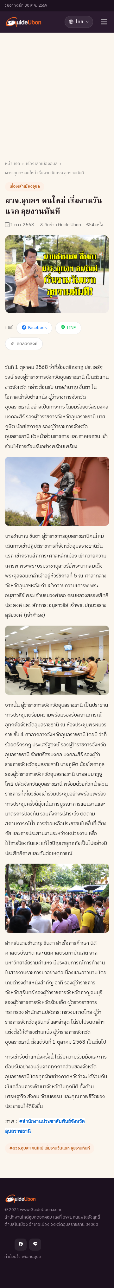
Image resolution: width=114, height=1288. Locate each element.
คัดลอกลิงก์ (27, 343)
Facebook (37, 327)
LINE (71, 327)
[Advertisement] (57, 93)
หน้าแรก (12, 164)
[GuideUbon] (22, 22)
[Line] (35, 1245)
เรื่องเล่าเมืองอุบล (42, 164)
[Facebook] (21, 1245)
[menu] (104, 22)
